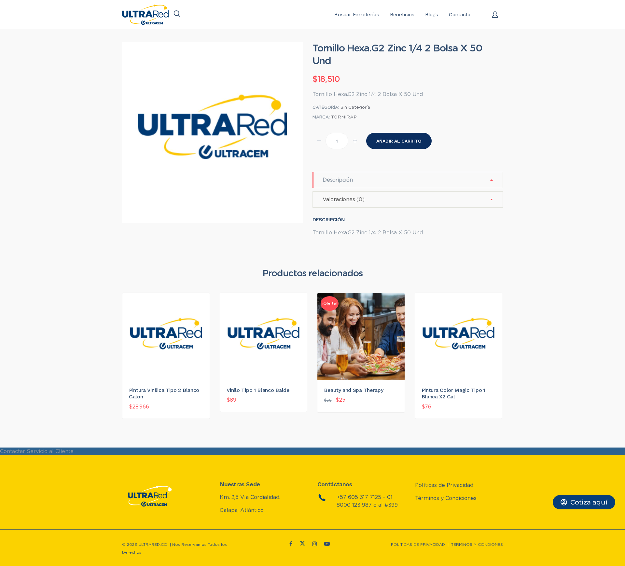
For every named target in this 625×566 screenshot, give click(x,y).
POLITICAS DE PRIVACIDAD (418, 544)
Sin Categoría (355, 107)
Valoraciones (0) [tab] (344, 199)
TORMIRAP (344, 117)
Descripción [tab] (338, 180)
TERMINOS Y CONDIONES (477, 544)
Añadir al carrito (399, 141)
